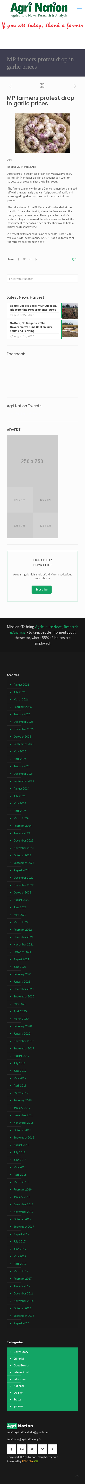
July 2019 (20, 1063)
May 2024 (20, 803)
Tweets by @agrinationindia (23, 413)
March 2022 (21, 922)
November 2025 (24, 729)
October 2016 (22, 1308)
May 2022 (20, 914)
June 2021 (20, 966)
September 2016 (24, 1315)
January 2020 (22, 1033)
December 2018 (23, 1115)
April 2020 (20, 1011)
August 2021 (21, 959)
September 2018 (24, 1137)
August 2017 (21, 1234)
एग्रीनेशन (18, 1406)
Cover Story (21, 1351)
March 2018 (21, 1182)
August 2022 (21, 900)
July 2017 (20, 1241)
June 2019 (20, 1070)
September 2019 (24, 1048)
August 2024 (21, 788)
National (19, 1385)
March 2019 (21, 1093)
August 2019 (21, 1055)
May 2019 (20, 1078)
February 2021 (23, 974)
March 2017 (21, 1271)
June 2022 (20, 907)
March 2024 (21, 818)
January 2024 (22, 833)
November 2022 (24, 885)
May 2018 (20, 1167)
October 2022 (22, 892)
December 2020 (23, 989)
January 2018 (22, 1197)
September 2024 (24, 781)
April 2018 (20, 1174)
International (21, 1372)
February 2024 (23, 825)
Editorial (19, 1358)
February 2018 (23, 1189)
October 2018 (22, 1130)
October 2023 (22, 855)
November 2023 (24, 848)
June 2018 (20, 1159)
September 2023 (24, 862)
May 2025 (20, 751)
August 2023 (21, 870)
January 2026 (22, 714)
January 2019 (22, 1107)
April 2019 (20, 1085)
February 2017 (23, 1278)
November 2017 (24, 1211)
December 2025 (23, 721)
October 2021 (22, 952)
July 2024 (20, 796)
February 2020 (23, 1026)
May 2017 (20, 1256)
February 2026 (23, 706)
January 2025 (22, 766)
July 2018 (20, 1152)
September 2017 (24, 1226)
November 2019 (24, 1041)
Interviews (20, 1379)
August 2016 (21, 1323)
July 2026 (20, 692)
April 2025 (20, 758)
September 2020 (24, 996)
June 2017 (20, 1249)
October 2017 (22, 1219)
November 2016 (24, 1300)
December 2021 (23, 937)
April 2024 (20, 810)
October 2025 (22, 736)
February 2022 (23, 929)
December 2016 (23, 1293)
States (17, 1399)
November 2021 (24, 944)
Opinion (18, 1392)
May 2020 (20, 1003)
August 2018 (21, 1145)
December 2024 (23, 773)
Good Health (21, 1365)
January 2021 (22, 981)
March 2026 (21, 699)
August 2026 (21, 684)
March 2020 (21, 1018)
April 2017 (20, 1263)
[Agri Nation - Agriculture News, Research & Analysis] (38, 10)
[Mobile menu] (79, 8)
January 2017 (22, 1286)
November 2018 (24, 1122)
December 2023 (23, 840)
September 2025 (24, 744)
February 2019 (23, 1100)
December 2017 (23, 1204)
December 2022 (23, 877)
